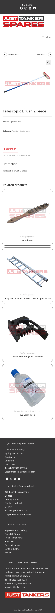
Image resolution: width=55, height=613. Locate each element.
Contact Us (27, 4)
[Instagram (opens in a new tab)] (26, 8)
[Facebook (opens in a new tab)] (21, 8)
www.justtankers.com (15, 587)
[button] (48, 62)
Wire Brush (27, 240)
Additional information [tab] (17, 155)
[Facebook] (7, 479)
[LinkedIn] (15, 479)
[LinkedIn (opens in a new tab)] (30, 8)
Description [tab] (10, 149)
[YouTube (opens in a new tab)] (34, 8)
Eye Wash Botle (27, 414)
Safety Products (35, 411)
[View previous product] (5, 54)
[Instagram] (11, 479)
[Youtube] (19, 479)
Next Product (42, 54)
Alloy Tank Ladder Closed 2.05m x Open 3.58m (28, 298)
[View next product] (50, 54)
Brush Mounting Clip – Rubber (27, 356)
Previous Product (14, 54)
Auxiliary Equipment (21, 131)
